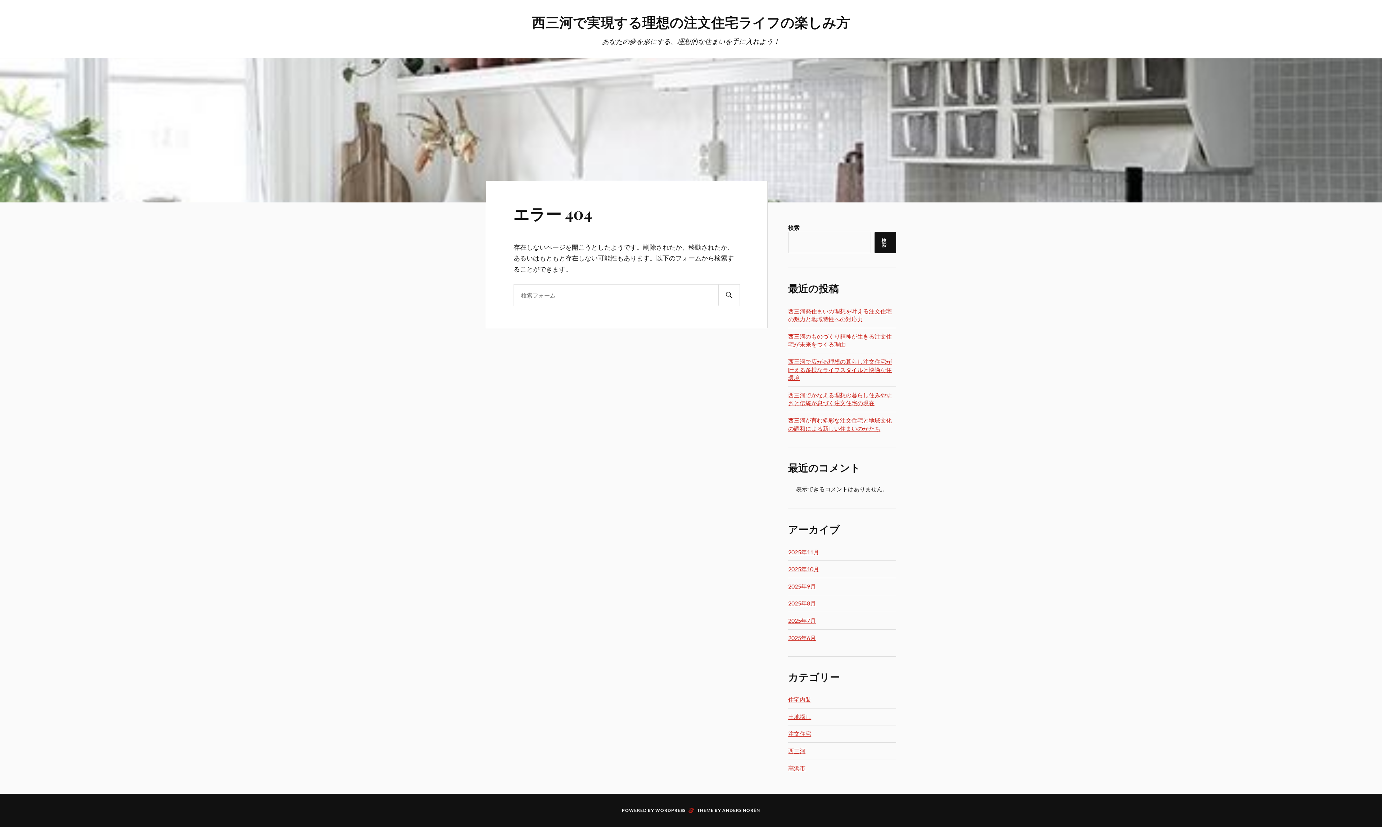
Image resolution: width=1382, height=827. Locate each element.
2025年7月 (802, 620)
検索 (794, 227)
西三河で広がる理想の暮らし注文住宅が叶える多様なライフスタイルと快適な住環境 (840, 369)
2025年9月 (802, 586)
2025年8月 (802, 603)
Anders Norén (741, 810)
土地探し (799, 716)
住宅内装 (799, 699)
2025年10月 (803, 569)
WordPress (670, 810)
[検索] (729, 295)
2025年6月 (802, 637)
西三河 (796, 750)
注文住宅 (799, 733)
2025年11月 (803, 552)
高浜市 (796, 768)
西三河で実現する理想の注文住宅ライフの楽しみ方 (691, 22)
